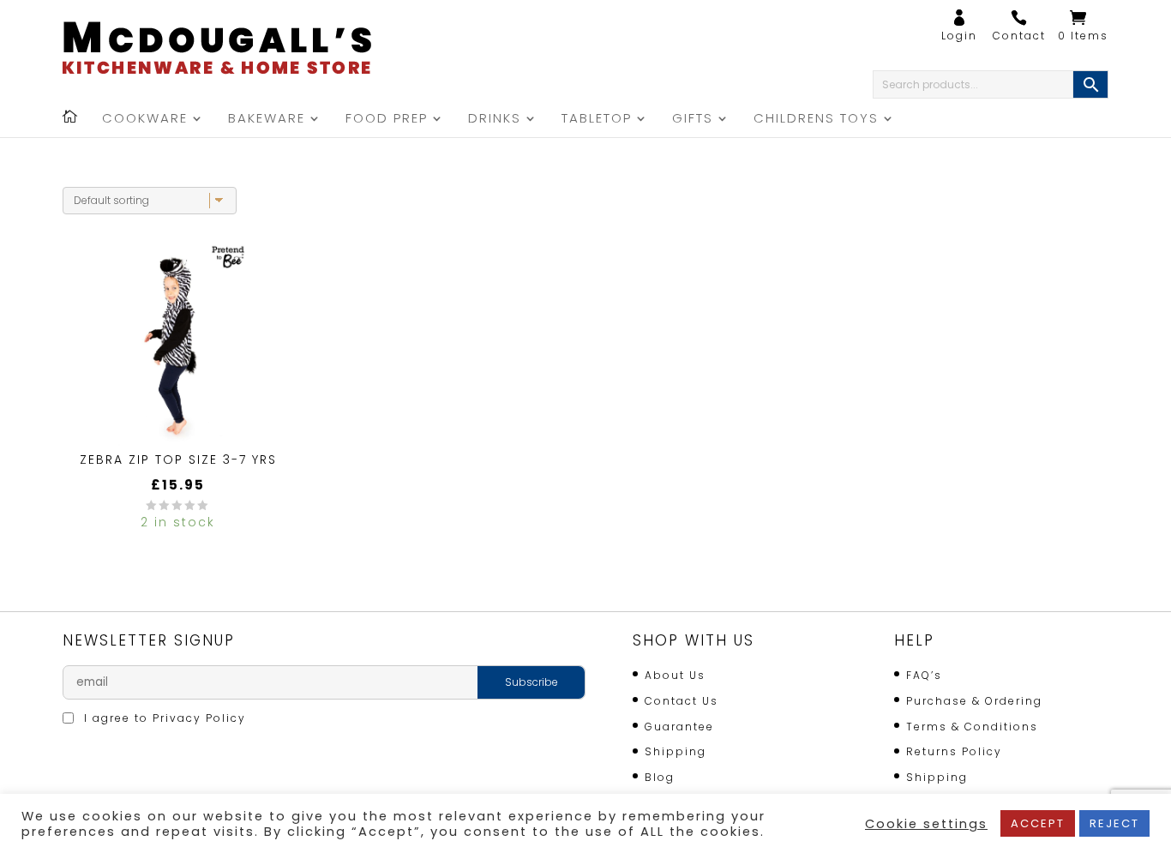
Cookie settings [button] (926, 824)
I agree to (163, 718)
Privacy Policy (199, 718)
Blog (660, 777)
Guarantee (679, 726)
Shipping (675, 751)
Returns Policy (954, 751)
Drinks (494, 119)
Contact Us (681, 701)
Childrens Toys (816, 119)
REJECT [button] (1114, 823)
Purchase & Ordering (974, 701)
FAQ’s (924, 675)
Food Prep (386, 119)
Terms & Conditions (972, 726)
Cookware (145, 119)
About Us (675, 675)
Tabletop (596, 119)
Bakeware (266, 119)
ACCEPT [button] (1038, 823)
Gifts (692, 119)
